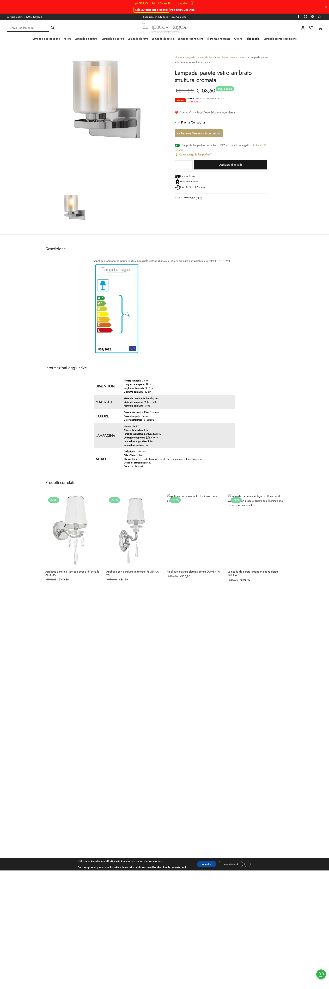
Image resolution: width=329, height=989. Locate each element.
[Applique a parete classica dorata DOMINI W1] (195, 530)
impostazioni (178, 867)
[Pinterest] (312, 16)
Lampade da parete (113, 39)
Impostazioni (230, 864)
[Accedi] (303, 28)
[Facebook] (298, 16)
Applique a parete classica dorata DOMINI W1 (194, 572)
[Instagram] (305, 16)
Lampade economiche (190, 39)
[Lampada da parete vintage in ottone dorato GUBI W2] (256, 530)
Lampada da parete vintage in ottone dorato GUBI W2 (253, 573)
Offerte (238, 39)
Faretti (67, 39)
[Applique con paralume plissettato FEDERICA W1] (134, 530)
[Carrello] (320, 28)
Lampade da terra (138, 39)
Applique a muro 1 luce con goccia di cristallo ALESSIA (72, 573)
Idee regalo (253, 39)
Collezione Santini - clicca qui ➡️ (198, 133)
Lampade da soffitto (86, 39)
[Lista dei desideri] (311, 28)
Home (178, 57)
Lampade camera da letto (199, 57)
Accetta (206, 864)
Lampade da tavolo (163, 39)
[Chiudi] (326, 6)
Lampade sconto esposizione (280, 39)
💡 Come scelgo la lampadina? (193, 154)
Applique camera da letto (232, 57)
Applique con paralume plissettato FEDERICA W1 (132, 573)
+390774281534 (33, 17)
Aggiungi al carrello (230, 165)
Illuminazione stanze (218, 39)
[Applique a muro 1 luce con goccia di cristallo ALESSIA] (73, 530)
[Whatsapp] (319, 16)
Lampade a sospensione (46, 39)
